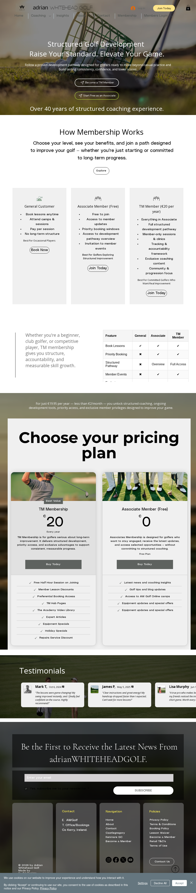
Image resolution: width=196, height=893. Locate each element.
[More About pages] (90, 16)
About (110, 824)
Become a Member (118, 841)
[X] (123, 860)
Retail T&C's (158, 841)
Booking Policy (159, 828)
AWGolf (72, 820)
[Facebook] (116, 860)
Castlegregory (115, 833)
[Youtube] (130, 860)
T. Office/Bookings (75, 825)
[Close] (191, 883)
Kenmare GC (114, 837)
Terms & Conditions (163, 824)
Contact (111, 828)
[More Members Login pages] (172, 16)
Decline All (160, 883)
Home (110, 820)
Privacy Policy (159, 820)
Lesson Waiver (159, 833)
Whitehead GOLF (63, 7)
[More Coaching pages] (50, 16)
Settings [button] (143, 883)
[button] (188, 8)
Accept (179, 883)
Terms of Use (158, 845)
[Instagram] (109, 860)
